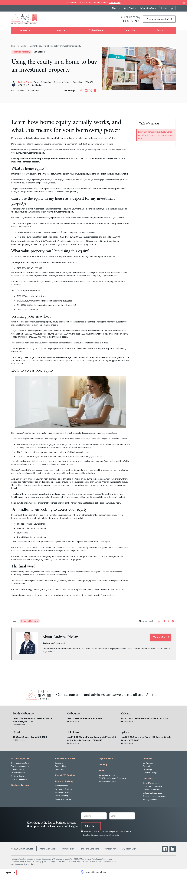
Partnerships (60, 766)
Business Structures (65, 758)
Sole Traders (60, 769)
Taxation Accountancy (20, 766)
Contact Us (162, 30)
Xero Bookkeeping (19, 779)
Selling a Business (18, 776)
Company (59, 762)
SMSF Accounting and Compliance (112, 778)
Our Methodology (150, 772)
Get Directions (19, 724)
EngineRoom (101, 871)
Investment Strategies (64, 789)
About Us (116, 8)
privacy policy (113, 834)
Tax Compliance (17, 769)
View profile (159, 637)
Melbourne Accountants (152, 792)
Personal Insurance (63, 798)
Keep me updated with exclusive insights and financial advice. (107, 831)
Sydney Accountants (151, 799)
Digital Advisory (107, 758)
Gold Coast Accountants (152, 786)
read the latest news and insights (59, 826)
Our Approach (148, 762)
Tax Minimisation (18, 772)
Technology (147, 769)
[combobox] (10, 872)
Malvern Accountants (151, 789)
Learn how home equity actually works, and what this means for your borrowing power (155, 135)
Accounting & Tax (20, 758)
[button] (23, 30)
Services (23, 30)
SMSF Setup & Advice (107, 781)
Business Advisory (20, 785)
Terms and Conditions (89, 848)
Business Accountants (20, 762)
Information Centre (148, 8)
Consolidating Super (107, 774)
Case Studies (130, 8)
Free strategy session (157, 19)
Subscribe (89, 826)
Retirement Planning (63, 792)
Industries (57, 30)
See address (114, 2)
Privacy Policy (68, 848)
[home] (24, 19)
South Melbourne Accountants (155, 796)
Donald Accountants (151, 782)
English (8, 872)
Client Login (168, 8)
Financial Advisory (21, 51)
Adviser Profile (111, 848)
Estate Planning (61, 795)
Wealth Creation (61, 785)
